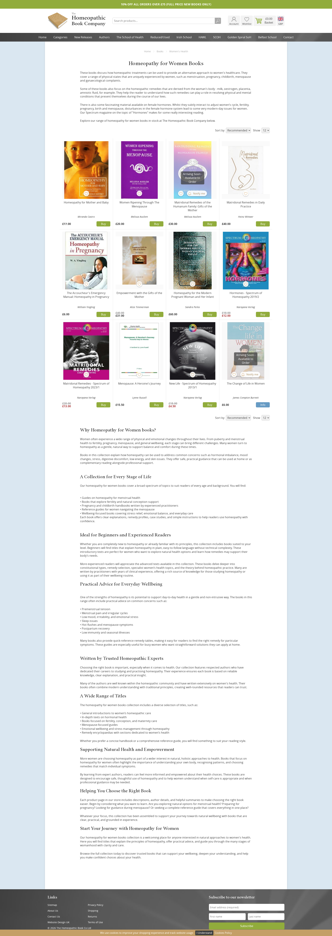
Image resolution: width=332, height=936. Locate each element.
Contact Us (54, 916)
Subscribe (246, 926)
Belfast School (267, 37)
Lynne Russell (139, 397)
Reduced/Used (160, 37)
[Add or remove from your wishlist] (86, 193)
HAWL (202, 37)
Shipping (93, 910)
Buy (103, 224)
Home (43, 37)
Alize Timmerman (139, 307)
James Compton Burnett (246, 397)
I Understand (204, 932)
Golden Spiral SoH (239, 37)
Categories (60, 37)
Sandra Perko (192, 307)
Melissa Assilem (139, 216)
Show (257, 130)
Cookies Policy (223, 932)
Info (262, 405)
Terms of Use (95, 922)
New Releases (83, 37)
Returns (92, 916)
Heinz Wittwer (245, 216)
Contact (288, 37)
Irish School (184, 37)
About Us (53, 910)
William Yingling (86, 307)
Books (160, 51)
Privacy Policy (95, 905)
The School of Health (130, 37)
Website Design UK (59, 922)
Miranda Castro (86, 216)
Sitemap (52, 905)
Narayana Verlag (246, 307)
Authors (104, 37)
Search (218, 21)
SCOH (217, 37)
